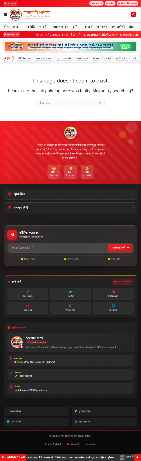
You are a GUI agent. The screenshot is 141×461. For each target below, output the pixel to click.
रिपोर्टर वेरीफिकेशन (128, 3)
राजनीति (29, 26)
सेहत (132, 26)
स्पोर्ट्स (89, 26)
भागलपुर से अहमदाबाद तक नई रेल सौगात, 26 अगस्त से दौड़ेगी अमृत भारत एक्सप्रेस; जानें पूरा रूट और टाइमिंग (71, 35)
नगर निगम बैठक (122, 58)
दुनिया (77, 26)
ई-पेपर (111, 3)
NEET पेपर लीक (24, 58)
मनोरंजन (102, 26)
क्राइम (16, 26)
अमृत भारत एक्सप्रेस (64, 58)
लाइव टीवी (97, 3)
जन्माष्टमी (107, 58)
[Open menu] (5, 14)
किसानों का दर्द (82, 58)
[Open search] (133, 14)
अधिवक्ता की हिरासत (43, 58)
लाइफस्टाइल (61, 26)
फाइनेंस (43, 26)
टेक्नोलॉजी (118, 26)
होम (6, 26)
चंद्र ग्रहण (96, 58)
